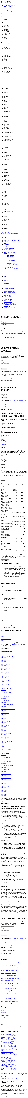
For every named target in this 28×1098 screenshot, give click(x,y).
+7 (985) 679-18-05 (9, 1042)
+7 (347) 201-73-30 (7, 1067)
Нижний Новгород (6, 1048)
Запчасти (3, 1010)
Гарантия (6, 241)
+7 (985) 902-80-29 (8, 1058)
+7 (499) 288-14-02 (6, 6)
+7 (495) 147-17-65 (9, 1037)
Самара (3, 1056)
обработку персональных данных (17, 331)
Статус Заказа (4, 1017)
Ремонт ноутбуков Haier (7, 980)
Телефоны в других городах (8, 5)
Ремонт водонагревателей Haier (9, 970)
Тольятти (3, 1060)
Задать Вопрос (4, 560)
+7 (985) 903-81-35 (8, 1062)
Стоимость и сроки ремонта (8, 427)
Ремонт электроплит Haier (7, 1003)
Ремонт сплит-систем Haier (7, 985)
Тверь (2, 1058)
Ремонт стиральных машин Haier (9, 988)
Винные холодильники (9, 289)
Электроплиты (10, 257)
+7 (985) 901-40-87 (11, 1038)
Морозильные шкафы (9, 249)
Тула (2, 1062)
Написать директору (6, 1015)
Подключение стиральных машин (12, 240)
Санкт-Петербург (5, 1035)
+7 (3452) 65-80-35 (9, 1064)
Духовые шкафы (11, 260)
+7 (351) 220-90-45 (11, 1068)
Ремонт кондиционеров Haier (8, 975)
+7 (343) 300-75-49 (12, 1041)
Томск (2, 1061)
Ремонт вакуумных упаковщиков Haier (10, 962)
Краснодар (3, 1045)
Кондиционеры (10, 261)
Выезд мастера (7, 239)
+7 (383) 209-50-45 (12, 1049)
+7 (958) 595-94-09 (13, 1054)
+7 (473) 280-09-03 (10, 1039)
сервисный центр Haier (14, 1073)
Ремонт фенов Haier (6, 996)
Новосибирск (4, 1049)
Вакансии (3, 1012)
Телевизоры (10, 267)
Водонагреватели (11, 256)
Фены (8, 270)
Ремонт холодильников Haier (8, 998)
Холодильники (7, 251)
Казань (2, 1042)
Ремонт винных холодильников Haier (10, 968)
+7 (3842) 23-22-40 (10, 1044)
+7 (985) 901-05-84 (15, 1048)
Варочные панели (11, 259)
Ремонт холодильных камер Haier (9, 1001)
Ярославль (3, 1069)
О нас (5, 243)
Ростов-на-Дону (5, 1054)
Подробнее (3, 439)
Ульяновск (3, 1065)
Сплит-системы (11, 263)
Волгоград (3, 1038)
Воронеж (3, 1039)
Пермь (2, 1053)
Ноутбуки (6, 247)
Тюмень (3, 1064)
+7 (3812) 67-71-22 (8, 1050)
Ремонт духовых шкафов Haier (8, 973)
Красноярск (4, 1046)
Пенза (2, 1052)
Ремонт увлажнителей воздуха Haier (10, 993)
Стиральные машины (9, 248)
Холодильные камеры (9, 252)
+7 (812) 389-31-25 (14, 1035)
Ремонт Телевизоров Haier (7, 991)
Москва (4, 1021)
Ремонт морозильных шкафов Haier (10, 978)
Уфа (2, 1067)
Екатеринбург (4, 1041)
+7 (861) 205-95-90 (11, 1045)
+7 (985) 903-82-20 (10, 1060)
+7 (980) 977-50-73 (8, 1052)
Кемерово (3, 1044)
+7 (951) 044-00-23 (9, 1053)
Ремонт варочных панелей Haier (9, 965)
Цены (5, 237)
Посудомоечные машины (13, 265)
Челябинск (3, 1068)
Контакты (6, 244)
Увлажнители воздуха (12, 268)
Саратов (3, 1057)
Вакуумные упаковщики (13, 264)
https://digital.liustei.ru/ (12, 1078)
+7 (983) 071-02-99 (11, 1065)
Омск (2, 1050)
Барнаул (3, 1037)
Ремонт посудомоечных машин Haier (10, 983)
